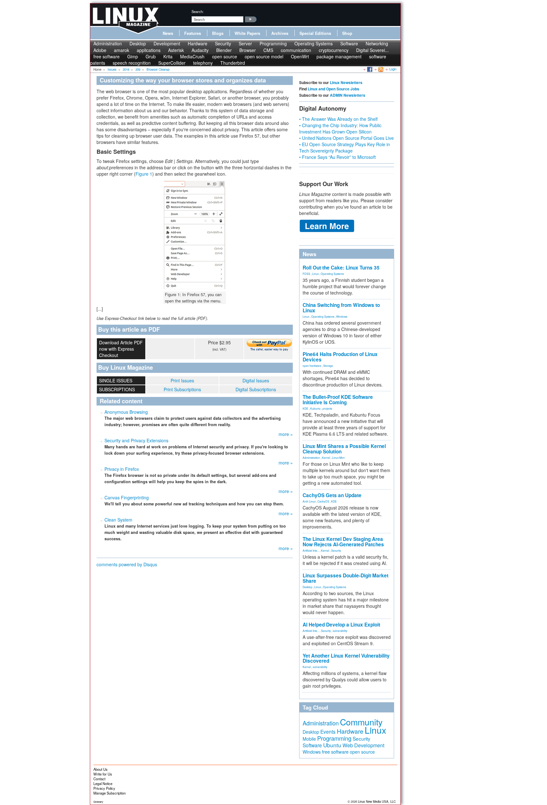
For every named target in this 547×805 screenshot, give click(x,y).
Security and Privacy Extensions (136, 440)
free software (335, 751)
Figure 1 (143, 174)
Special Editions (315, 33)
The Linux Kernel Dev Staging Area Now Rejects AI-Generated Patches (343, 542)
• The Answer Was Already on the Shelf (338, 119)
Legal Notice (102, 783)
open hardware (312, 365)
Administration (107, 43)
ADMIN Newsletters (347, 95)
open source (362, 752)
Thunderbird (232, 63)
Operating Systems (313, 43)
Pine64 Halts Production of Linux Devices (340, 357)
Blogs (217, 33)
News (168, 33)
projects (327, 408)
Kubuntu (315, 408)
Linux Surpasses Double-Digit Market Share (345, 578)
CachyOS (323, 501)
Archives (279, 33)
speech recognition (132, 63)
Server (245, 43)
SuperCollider (171, 63)
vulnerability (340, 631)
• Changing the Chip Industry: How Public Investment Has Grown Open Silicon (340, 128)
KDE (305, 408)
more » (286, 434)
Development (167, 43)
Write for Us (102, 773)
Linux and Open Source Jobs (333, 89)
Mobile (309, 739)
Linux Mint (338, 457)
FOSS (306, 274)
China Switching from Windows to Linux (341, 308)
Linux (315, 274)
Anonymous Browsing (126, 412)
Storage (328, 365)
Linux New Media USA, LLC (377, 801)
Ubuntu (332, 745)
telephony (203, 63)
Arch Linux (309, 501)
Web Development (363, 745)
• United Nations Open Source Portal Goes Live (346, 138)
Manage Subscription (109, 792)
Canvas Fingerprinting (126, 497)
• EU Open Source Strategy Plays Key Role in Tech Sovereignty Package (344, 147)
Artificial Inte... (311, 550)
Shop (347, 33)
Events (328, 731)
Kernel (326, 457)
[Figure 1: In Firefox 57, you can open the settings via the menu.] (195, 235)
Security (223, 43)
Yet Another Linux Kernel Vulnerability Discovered (346, 658)
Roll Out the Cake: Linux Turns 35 (341, 267)
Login (392, 69)
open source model (264, 56)
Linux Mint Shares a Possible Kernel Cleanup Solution (344, 449)
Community (361, 722)
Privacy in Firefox (121, 469)
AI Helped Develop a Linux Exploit (341, 624)
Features (192, 33)
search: (198, 11)
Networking (377, 43)
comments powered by (127, 564)
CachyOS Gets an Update (332, 495)
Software (349, 43)
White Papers (247, 33)
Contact (99, 778)
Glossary (98, 801)
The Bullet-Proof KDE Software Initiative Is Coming (338, 399)
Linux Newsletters (346, 82)
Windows (341, 316)
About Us (100, 769)
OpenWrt (300, 56)
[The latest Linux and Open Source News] (380, 69)
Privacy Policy (104, 788)
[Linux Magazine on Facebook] (369, 69)
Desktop (137, 43)
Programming (273, 43)
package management (339, 56)
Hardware (197, 43)
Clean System (118, 519)
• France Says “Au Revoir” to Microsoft (337, 157)
